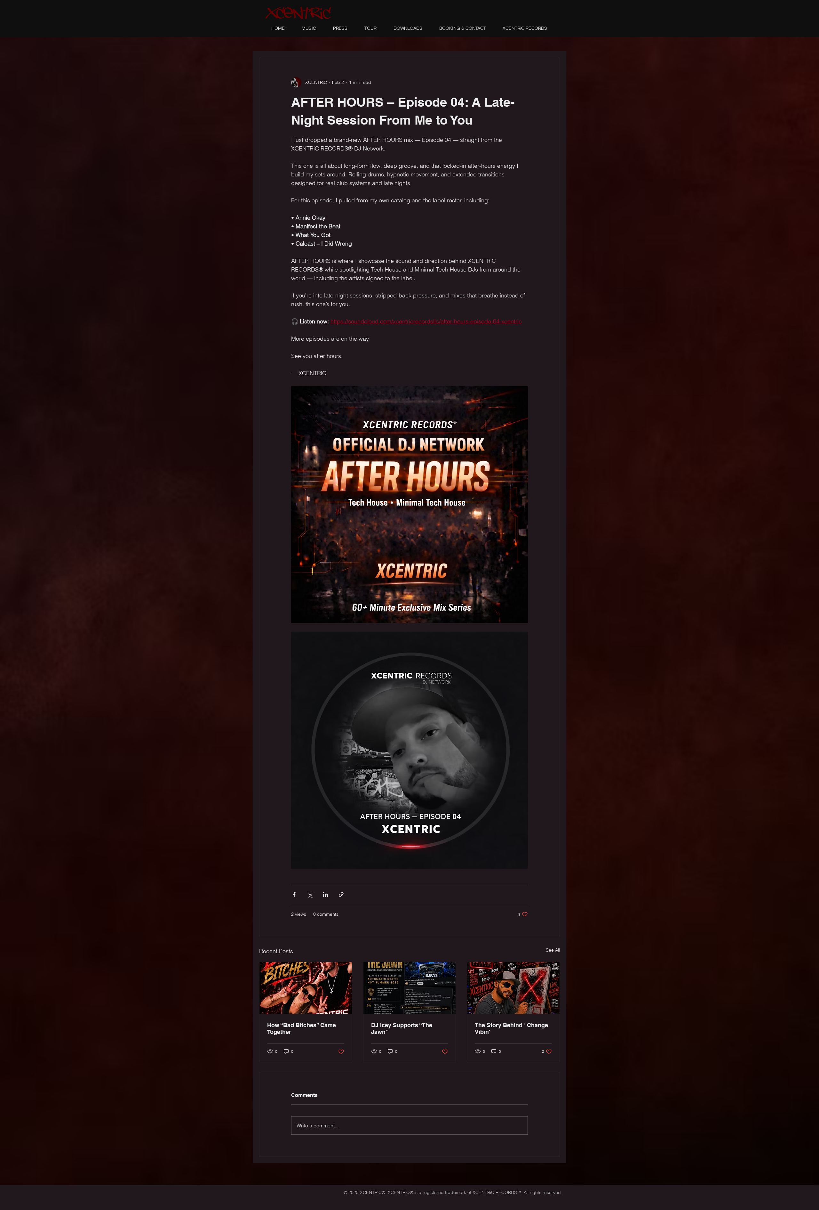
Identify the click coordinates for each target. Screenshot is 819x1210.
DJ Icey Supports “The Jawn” (401, 1028)
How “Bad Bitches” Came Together (301, 1028)
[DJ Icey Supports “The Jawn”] (409, 988)
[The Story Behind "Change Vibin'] (513, 988)
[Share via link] (341, 894)
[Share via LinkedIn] (325, 894)
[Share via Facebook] (294, 894)
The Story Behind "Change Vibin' (511, 1028)
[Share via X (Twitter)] (310, 894)
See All (553, 950)
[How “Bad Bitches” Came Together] (305, 988)
